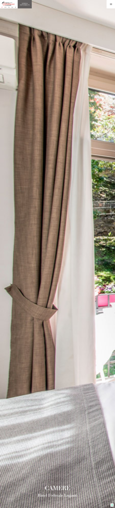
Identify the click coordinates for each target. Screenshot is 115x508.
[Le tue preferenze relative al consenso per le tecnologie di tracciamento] (112, 505)
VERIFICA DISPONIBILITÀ (25, 4)
